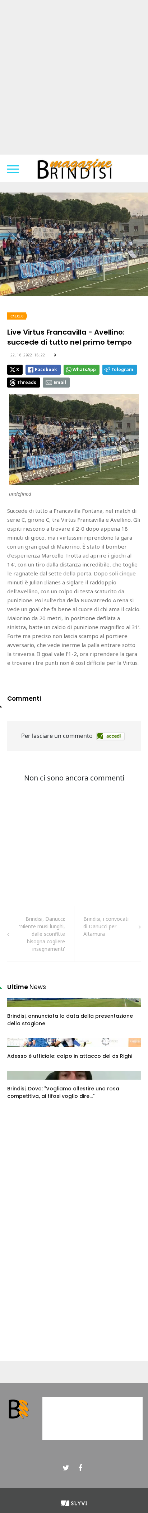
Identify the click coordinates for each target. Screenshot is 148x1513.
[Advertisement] (74, 77)
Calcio (16, 316)
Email (60, 382)
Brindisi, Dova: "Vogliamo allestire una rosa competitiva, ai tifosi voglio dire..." (63, 1092)
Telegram (122, 369)
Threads (26, 382)
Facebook (46, 369)
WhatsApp (84, 369)
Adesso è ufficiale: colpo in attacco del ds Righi (69, 1056)
